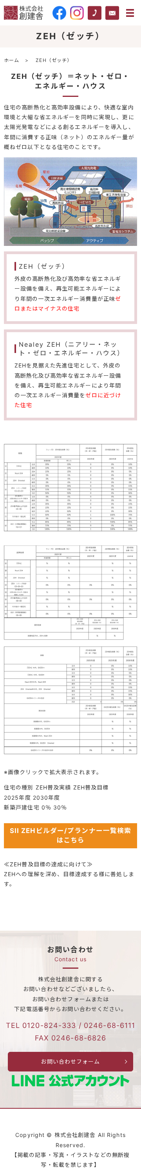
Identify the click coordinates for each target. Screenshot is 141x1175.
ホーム (11, 60)
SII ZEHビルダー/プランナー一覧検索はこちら (71, 835)
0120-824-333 (49, 1025)
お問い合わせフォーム (70, 1061)
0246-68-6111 (109, 1025)
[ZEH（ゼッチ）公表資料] (70, 599)
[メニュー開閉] (130, 13)
